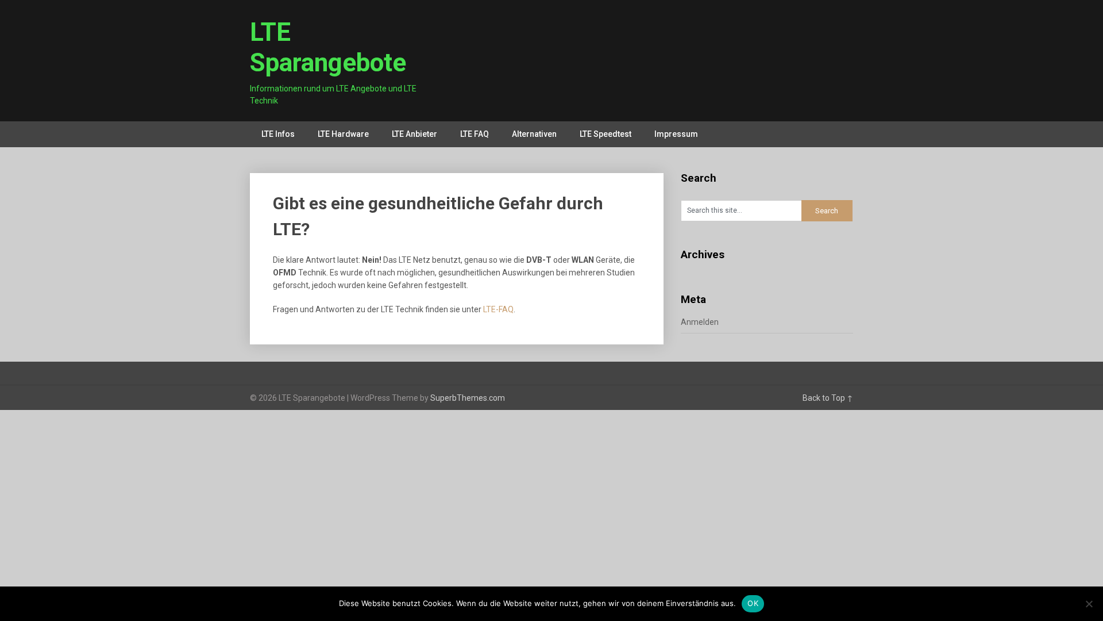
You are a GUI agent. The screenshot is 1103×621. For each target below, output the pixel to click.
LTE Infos (278, 134)
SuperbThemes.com (467, 397)
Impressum (676, 134)
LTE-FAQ (498, 309)
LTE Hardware (343, 134)
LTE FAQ (474, 134)
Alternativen (534, 134)
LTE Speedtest (605, 134)
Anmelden (700, 322)
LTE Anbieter (414, 134)
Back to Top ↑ (828, 397)
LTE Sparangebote (328, 47)
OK (752, 603)
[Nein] (1088, 604)
